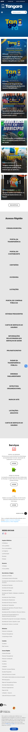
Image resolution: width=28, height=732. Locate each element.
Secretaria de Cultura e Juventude (10, 624)
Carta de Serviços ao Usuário (14, 326)
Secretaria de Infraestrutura (8, 600)
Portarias (4, 559)
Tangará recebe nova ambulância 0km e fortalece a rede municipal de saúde (13, 140)
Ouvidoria (14, 277)
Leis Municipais (5, 553)
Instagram (5, 534)
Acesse (14, 463)
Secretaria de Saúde (6, 590)
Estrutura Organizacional (14, 387)
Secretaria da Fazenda (7, 585)
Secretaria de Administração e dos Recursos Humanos (12, 581)
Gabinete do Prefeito (7, 575)
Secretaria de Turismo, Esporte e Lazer (11, 621)
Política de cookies (10, 723)
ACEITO (14, 729)
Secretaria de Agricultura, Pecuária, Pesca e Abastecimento (12, 608)
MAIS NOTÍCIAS (14, 205)
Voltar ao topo (20, 513)
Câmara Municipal (14, 228)
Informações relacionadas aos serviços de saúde (14, 338)
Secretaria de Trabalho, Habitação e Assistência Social (13, 594)
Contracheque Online (7, 636)
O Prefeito (4, 566)
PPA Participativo (14, 350)
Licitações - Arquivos (14, 412)
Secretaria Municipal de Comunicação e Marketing (14, 619)
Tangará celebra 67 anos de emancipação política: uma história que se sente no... (11, 167)
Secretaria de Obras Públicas (8, 597)
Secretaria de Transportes (8, 605)
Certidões (14, 265)
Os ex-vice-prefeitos (7, 548)
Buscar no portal (16, 12)
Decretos (4, 556)
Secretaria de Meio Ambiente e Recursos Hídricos (13, 612)
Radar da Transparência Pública (14, 363)
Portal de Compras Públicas (14, 302)
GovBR (2, 1)
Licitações (14, 289)
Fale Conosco (5, 646)
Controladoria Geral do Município (9, 578)
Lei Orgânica (5, 551)
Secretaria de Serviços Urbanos (9, 602)
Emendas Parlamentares (14, 375)
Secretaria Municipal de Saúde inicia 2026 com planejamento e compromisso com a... (13, 113)
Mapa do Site (14, 399)
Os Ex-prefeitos (5, 545)
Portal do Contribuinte (14, 253)
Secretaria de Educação (7, 587)
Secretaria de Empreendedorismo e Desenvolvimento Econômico (10, 615)
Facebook (3, 534)
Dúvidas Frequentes (14, 314)
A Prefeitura (5, 543)
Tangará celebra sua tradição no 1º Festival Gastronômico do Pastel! (13, 195)
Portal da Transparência (14, 240)
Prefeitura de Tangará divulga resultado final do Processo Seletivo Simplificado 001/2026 (13, 59)
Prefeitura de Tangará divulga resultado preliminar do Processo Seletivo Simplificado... (13, 86)
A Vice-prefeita (5, 568)
